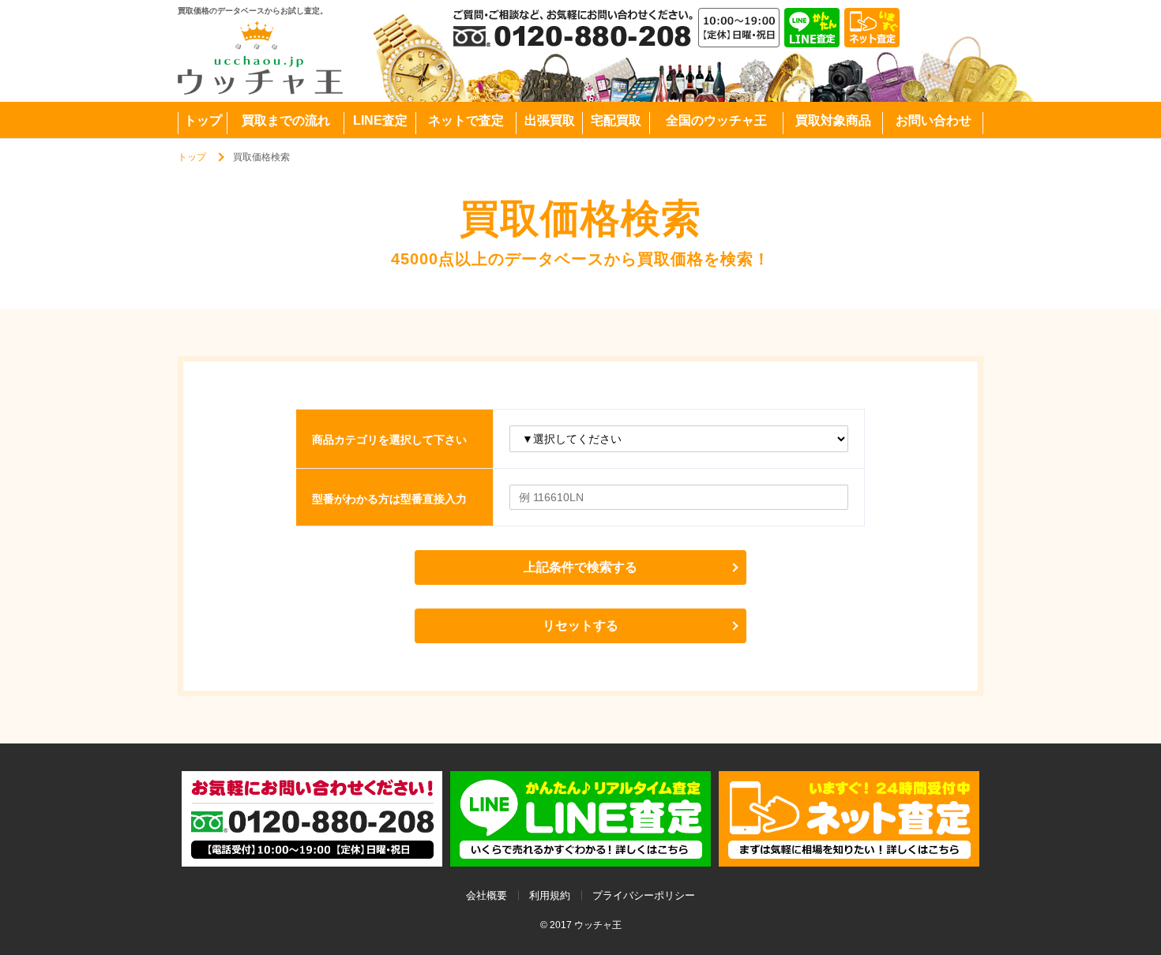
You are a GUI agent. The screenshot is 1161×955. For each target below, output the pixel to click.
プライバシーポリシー (643, 895)
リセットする (580, 625)
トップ (192, 157)
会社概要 (486, 895)
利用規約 (549, 895)
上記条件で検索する (580, 567)
